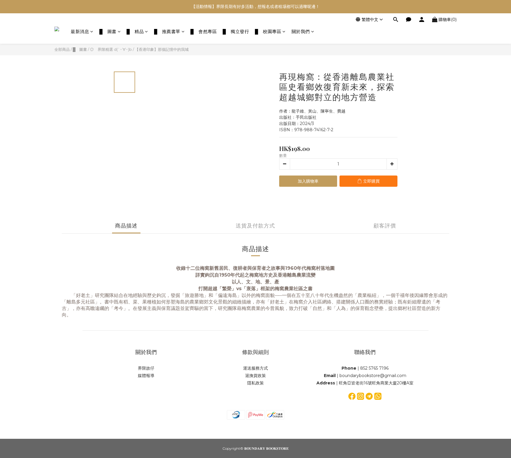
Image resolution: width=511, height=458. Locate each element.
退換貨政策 (255, 375)
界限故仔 (146, 368)
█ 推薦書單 (167, 31)
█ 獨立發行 (236, 31)
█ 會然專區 (203, 31)
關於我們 (301, 31)
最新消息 (80, 31)
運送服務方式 (255, 368)
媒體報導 (146, 375)
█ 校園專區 (268, 31)
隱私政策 (255, 383)
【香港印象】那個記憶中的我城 (162, 49)
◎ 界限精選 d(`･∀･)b (111, 49)
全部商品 (62, 49)
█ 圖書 (108, 31)
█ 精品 (135, 31)
